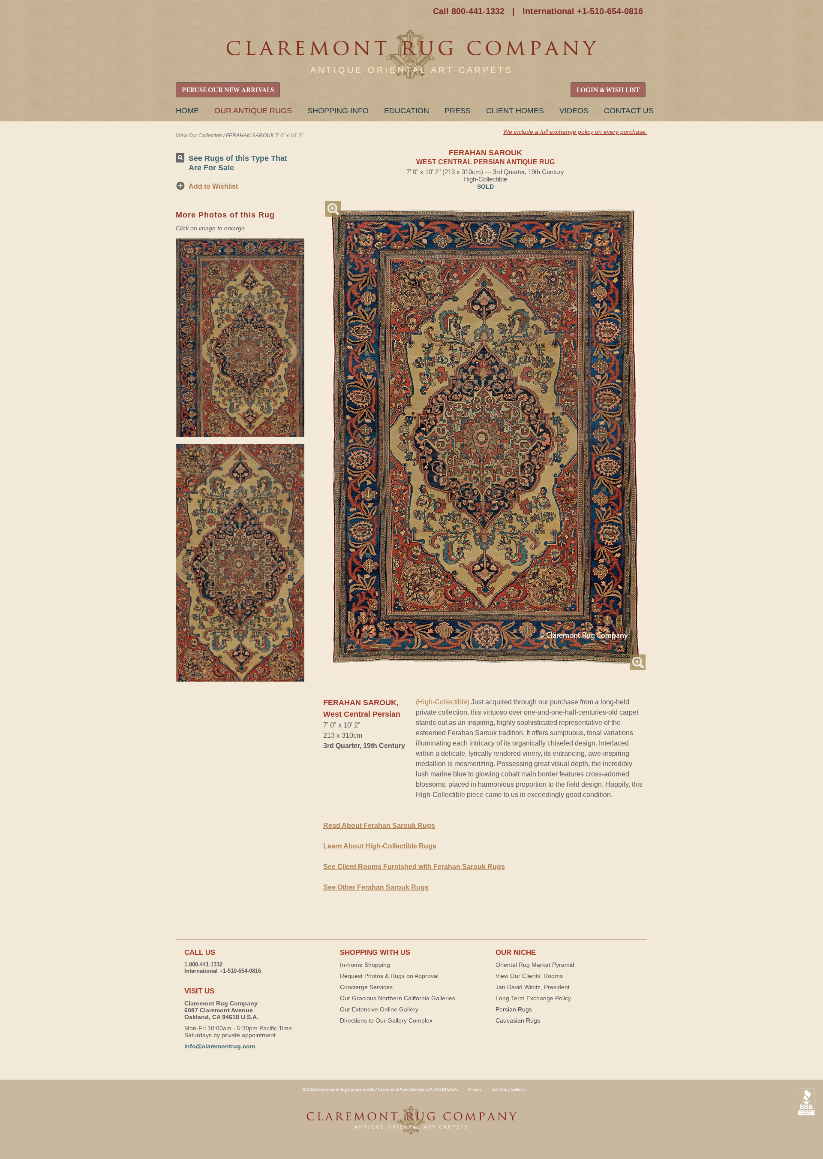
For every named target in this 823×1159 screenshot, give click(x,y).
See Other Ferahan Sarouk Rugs (376, 887)
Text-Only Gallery (507, 1089)
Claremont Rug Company (411, 54)
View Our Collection (199, 136)
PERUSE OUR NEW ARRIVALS (228, 90)
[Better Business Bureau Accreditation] (806, 1102)
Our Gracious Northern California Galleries (397, 998)
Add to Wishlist (213, 186)
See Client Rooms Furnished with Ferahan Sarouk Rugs (414, 866)
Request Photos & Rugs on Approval (389, 975)
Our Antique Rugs (253, 110)
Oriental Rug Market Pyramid (535, 964)
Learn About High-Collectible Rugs (379, 846)
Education (406, 110)
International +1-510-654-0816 (583, 11)
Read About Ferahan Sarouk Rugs (379, 825)
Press (458, 110)
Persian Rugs (514, 1009)
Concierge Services (366, 987)
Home (187, 110)
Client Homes (515, 110)
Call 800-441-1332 (469, 11)
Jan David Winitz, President (533, 987)
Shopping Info (338, 110)
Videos (574, 110)
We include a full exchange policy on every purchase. (575, 131)
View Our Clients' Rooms (529, 975)
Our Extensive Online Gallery (379, 1009)
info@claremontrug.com (219, 1046)
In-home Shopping (365, 964)
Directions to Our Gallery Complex (386, 1020)
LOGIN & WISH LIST (608, 90)
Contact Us (629, 110)
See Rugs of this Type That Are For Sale (238, 163)
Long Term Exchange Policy (533, 998)
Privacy (474, 1089)
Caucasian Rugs (518, 1020)
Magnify (333, 209)
